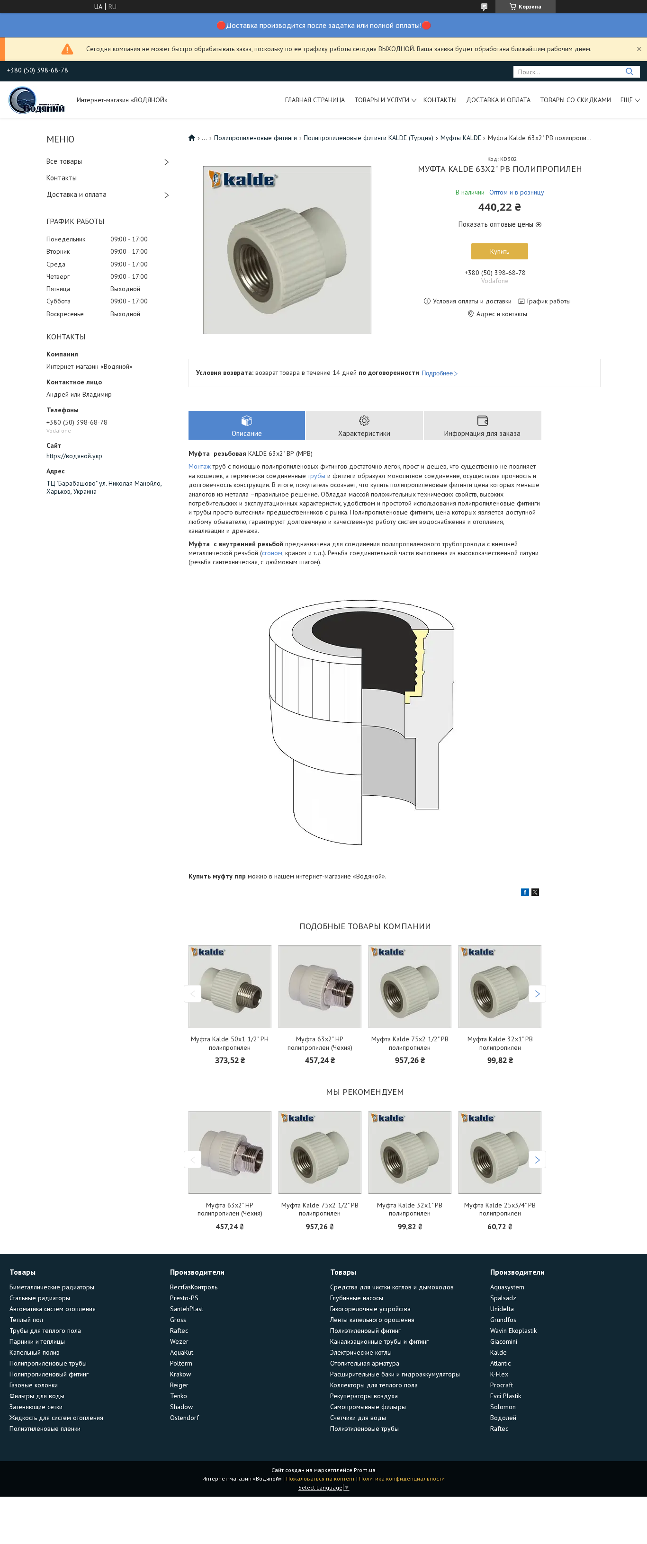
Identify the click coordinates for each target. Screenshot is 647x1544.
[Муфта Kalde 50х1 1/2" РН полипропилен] (230, 986)
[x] (535, 893)
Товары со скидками (575, 100)
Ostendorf (184, 1417)
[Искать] (629, 72)
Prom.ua (365, 1469)
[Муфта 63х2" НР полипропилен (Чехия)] (320, 986)
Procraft (501, 1385)
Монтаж (200, 466)
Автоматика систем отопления (52, 1308)
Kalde (498, 1352)
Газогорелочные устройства (370, 1308)
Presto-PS (184, 1298)
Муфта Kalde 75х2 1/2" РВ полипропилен (410, 1043)
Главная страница (315, 100)
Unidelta (502, 1308)
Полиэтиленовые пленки (45, 1428)
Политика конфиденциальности (402, 1478)
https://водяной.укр (74, 456)
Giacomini (503, 1341)
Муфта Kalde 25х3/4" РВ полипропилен (500, 1209)
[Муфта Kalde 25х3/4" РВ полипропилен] (499, 1152)
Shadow (181, 1406)
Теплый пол (26, 1319)
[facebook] (525, 893)
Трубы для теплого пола (45, 1330)
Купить (499, 251)
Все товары (64, 161)
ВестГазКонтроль (193, 1287)
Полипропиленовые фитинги (255, 137)
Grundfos (503, 1319)
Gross (178, 1319)
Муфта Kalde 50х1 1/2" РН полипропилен (230, 1043)
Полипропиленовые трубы (48, 1363)
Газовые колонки (33, 1385)
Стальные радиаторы (39, 1298)
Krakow (180, 1374)
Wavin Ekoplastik (513, 1330)
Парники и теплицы (37, 1341)
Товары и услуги (381, 100)
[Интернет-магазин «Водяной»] (37, 99)
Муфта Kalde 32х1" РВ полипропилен (500, 1043)
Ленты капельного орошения (372, 1319)
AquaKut (181, 1352)
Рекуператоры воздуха (364, 1396)
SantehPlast (186, 1308)
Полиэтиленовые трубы (364, 1428)
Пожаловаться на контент (320, 1478)
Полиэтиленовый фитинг (365, 1330)
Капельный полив (34, 1352)
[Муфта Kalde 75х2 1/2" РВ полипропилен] (409, 986)
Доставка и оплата (498, 100)
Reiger (179, 1385)
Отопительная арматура (364, 1363)
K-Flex (499, 1374)
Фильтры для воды (36, 1396)
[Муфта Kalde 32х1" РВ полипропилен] (499, 986)
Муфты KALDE (460, 137)
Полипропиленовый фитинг (49, 1374)
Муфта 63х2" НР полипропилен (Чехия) (320, 1043)
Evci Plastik (505, 1396)
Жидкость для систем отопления (56, 1417)
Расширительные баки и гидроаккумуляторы (395, 1374)
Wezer (179, 1341)
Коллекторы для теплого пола (374, 1385)
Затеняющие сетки (36, 1406)
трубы (316, 475)
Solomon (503, 1406)
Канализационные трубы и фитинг (379, 1341)
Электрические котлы (361, 1352)
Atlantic (500, 1363)
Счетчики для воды (358, 1417)
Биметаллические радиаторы (51, 1287)
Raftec (179, 1330)
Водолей (503, 1417)
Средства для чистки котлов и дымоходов (392, 1287)
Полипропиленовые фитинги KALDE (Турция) (368, 137)
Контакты (440, 100)
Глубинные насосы (356, 1298)
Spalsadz (503, 1298)
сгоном (272, 553)
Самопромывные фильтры (368, 1406)
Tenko (178, 1396)
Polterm (181, 1363)
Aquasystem (507, 1287)
